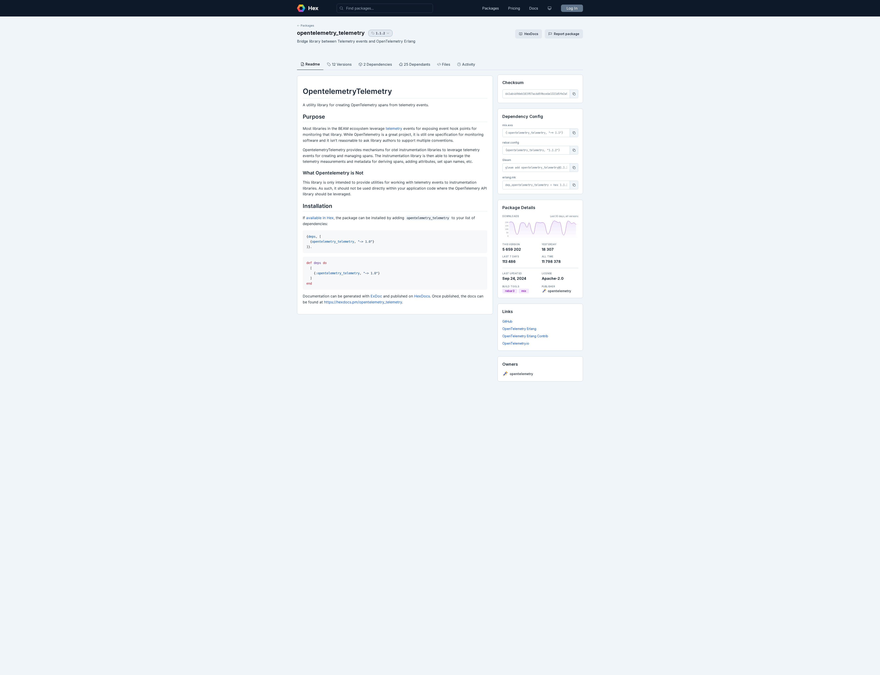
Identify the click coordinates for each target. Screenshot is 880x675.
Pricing (514, 8)
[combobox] (385, 8)
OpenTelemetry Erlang (519, 329)
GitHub (507, 321)
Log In (572, 8)
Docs (533, 8)
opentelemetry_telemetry (331, 33)
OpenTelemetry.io (515, 343)
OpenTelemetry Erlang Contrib (525, 336)
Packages (490, 8)
